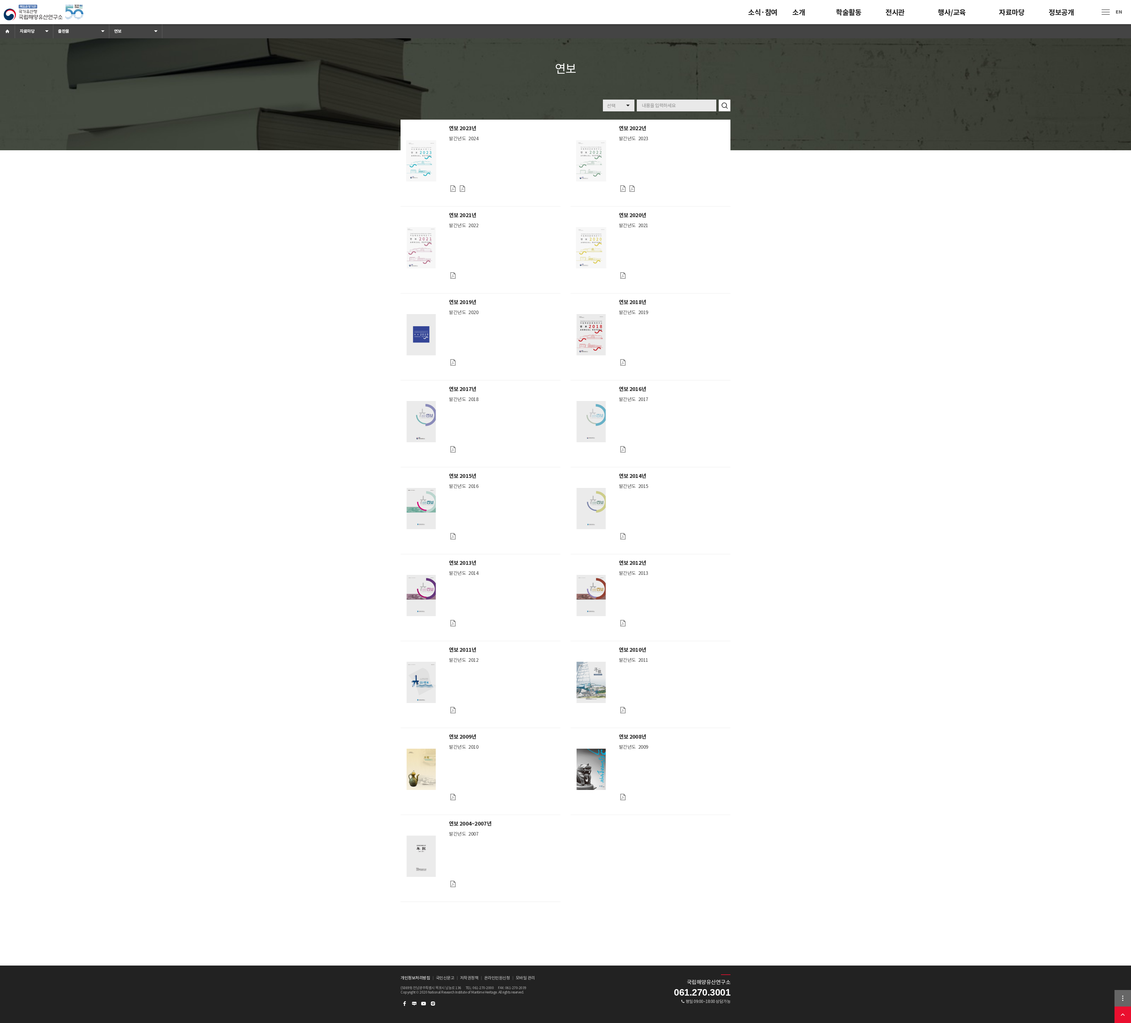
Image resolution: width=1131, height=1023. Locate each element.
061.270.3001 (702, 992)
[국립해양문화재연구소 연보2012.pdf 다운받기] (623, 623)
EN (1119, 12)
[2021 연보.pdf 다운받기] (453, 275)
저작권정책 (469, 978)
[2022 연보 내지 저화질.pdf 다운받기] (623, 188)
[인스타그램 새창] (433, 1003)
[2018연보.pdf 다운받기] (623, 362)
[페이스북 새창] (405, 1003)
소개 (798, 12)
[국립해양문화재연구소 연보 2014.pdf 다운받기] (623, 536)
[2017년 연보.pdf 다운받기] (453, 449)
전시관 (895, 12)
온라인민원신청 (497, 978)
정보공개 (1061, 12)
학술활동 (848, 12)
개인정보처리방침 (415, 978)
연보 (117, 31)
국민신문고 (445, 978)
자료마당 (1011, 12)
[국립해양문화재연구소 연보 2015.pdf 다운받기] (453, 536)
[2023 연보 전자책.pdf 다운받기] (462, 188)
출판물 (63, 31)
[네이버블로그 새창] (414, 1003)
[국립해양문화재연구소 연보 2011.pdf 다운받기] (453, 710)
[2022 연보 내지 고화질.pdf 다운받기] (632, 188)
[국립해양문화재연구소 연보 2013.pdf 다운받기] (453, 623)
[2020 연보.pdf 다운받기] (623, 275)
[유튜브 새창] (423, 1003)
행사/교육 (952, 12)
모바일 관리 (525, 978)
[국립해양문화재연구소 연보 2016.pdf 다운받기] (623, 449)
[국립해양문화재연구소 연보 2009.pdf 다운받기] (453, 797)
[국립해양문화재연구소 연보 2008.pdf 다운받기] (623, 797)
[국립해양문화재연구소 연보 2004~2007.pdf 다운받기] (453, 884)
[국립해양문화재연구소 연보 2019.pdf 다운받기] (453, 362)
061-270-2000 (483, 988)
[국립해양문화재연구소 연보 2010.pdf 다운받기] (623, 710)
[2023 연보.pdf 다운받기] (453, 188)
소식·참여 (763, 12)
